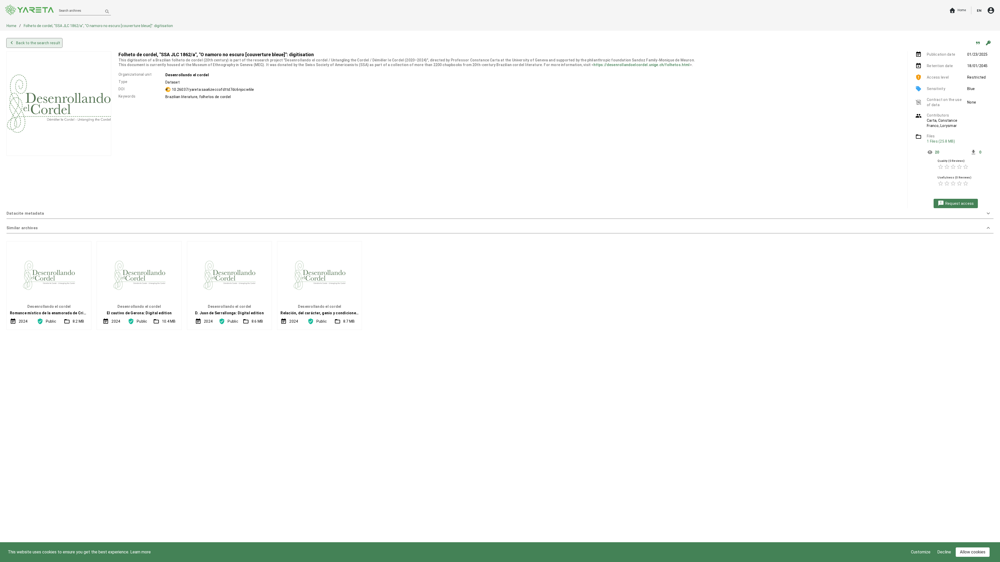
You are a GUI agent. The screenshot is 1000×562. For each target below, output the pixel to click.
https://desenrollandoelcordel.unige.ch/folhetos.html (641, 65)
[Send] (107, 11)
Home (12, 26)
